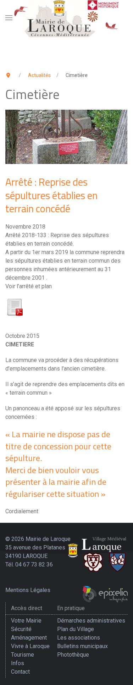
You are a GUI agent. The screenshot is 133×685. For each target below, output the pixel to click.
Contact (20, 671)
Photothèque (73, 654)
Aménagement (29, 637)
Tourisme (22, 654)
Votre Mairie (26, 620)
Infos (17, 663)
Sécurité (21, 629)
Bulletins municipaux (82, 646)
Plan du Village (75, 629)
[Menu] (8, 18)
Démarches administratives (91, 620)
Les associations (78, 637)
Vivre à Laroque (30, 646)
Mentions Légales (27, 590)
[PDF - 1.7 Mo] (14, 306)
